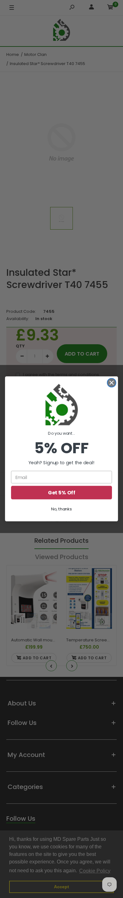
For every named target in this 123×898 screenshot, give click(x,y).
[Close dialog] (111, 382)
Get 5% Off (61, 492)
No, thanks (61, 509)
